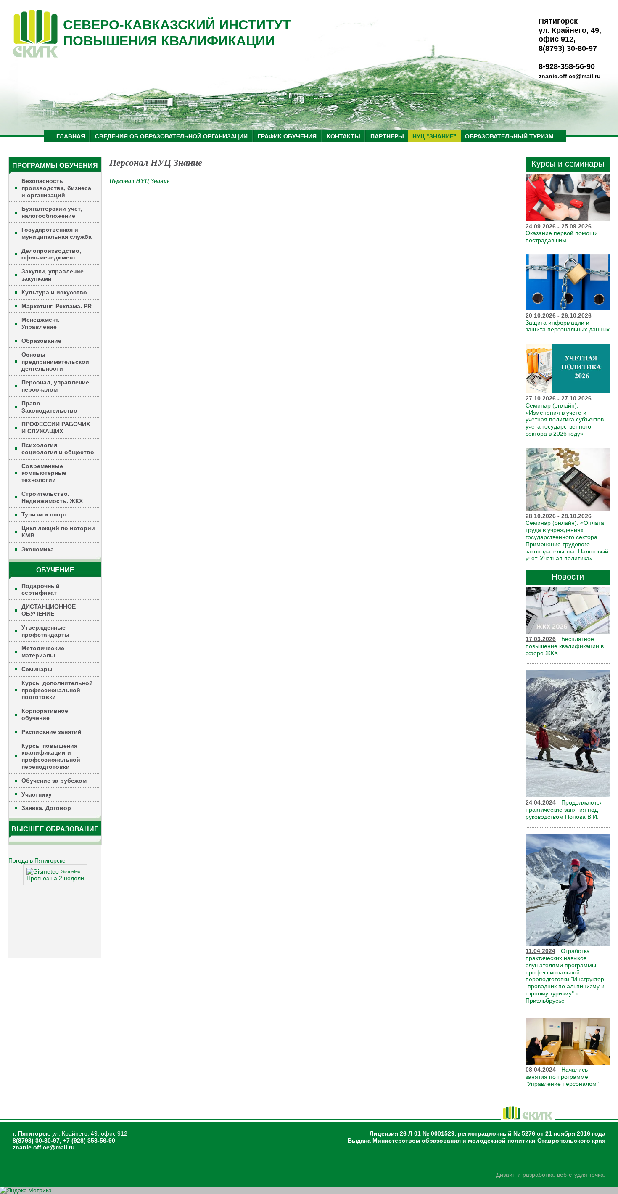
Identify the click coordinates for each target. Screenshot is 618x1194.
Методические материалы (42, 652)
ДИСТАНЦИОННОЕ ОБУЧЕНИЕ (48, 610)
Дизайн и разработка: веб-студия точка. (550, 1174)
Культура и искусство (54, 292)
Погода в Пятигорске (37, 860)
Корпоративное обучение (44, 714)
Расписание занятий (51, 731)
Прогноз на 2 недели (55, 878)
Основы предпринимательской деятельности (55, 361)
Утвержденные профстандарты (45, 631)
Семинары (37, 669)
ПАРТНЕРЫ (387, 136)
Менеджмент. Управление (40, 323)
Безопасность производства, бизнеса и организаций (56, 188)
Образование (41, 340)
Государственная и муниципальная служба (56, 233)
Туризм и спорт (44, 514)
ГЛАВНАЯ (70, 136)
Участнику (36, 794)
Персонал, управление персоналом (55, 386)
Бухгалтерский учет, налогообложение (51, 212)
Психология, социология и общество (57, 448)
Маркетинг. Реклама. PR (56, 306)
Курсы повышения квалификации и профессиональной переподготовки (50, 756)
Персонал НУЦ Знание (139, 181)
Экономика (37, 549)
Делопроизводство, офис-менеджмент (51, 254)
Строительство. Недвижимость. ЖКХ (52, 497)
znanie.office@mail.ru (570, 76)
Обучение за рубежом (54, 780)
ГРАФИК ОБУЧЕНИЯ (287, 136)
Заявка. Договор (46, 808)
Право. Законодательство (49, 407)
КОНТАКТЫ (343, 136)
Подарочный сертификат (40, 589)
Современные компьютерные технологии (43, 473)
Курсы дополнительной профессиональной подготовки (57, 690)
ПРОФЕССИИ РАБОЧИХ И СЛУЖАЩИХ (55, 427)
